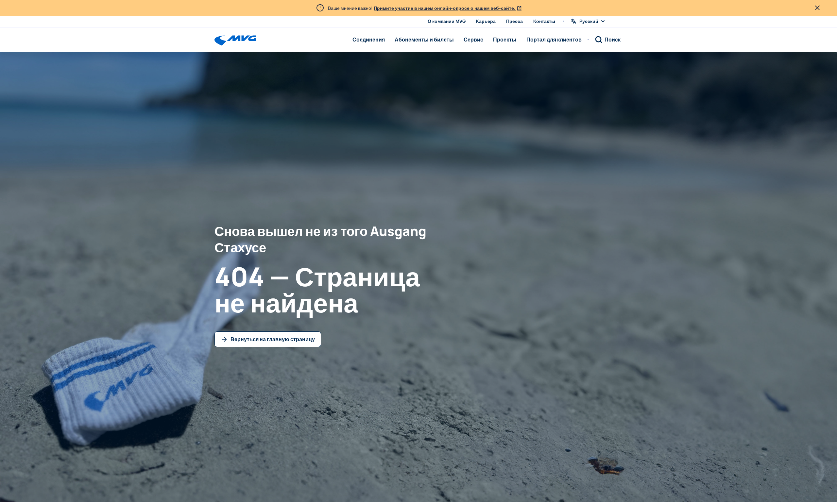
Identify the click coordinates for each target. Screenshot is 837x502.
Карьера (486, 21)
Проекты (504, 39)
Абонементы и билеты (424, 39)
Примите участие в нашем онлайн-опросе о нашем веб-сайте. (445, 8)
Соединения (368, 39)
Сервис (473, 39)
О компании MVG (447, 21)
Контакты (544, 21)
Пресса (514, 21)
